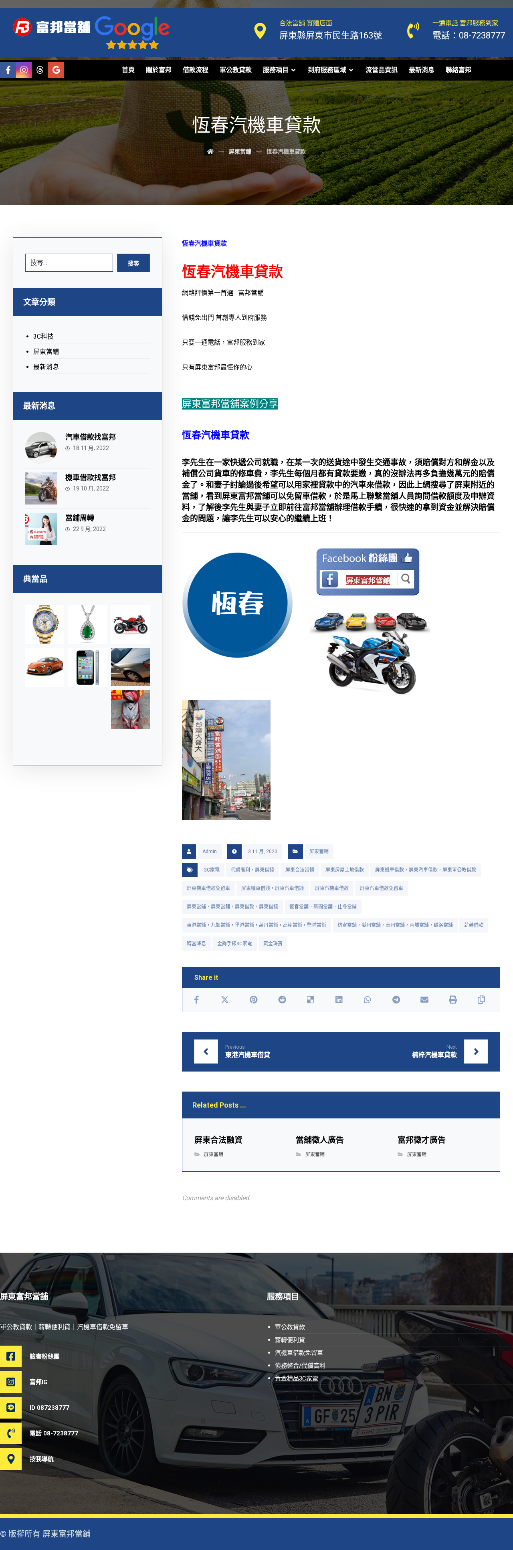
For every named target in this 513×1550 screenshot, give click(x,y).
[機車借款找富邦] (41, 488)
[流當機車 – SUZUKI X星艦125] (130, 624)
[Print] (453, 1000)
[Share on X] (225, 1000)
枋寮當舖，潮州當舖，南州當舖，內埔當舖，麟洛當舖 (395, 925)
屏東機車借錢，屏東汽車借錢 (272, 888)
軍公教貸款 (290, 1327)
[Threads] (40, 70)
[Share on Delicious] (310, 1000)
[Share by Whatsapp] (367, 1000)
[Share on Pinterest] (253, 1000)
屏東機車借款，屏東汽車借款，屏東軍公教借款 (425, 870)
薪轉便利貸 (290, 1340)
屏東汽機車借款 (332, 888)
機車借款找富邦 (90, 477)
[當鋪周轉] (41, 529)
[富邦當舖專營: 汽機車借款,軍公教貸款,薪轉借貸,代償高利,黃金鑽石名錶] (52, 27)
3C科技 (43, 336)
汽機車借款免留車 (299, 1352)
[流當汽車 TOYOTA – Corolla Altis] (44, 667)
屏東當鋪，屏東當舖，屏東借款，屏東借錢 (232, 907)
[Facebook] (8, 70)
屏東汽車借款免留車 (381, 888)
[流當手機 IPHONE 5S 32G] (87, 667)
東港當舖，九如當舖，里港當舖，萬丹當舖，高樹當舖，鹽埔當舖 (256, 925)
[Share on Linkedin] (339, 1000)
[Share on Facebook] (196, 1000)
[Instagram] (24, 70)
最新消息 (46, 367)
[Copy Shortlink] (481, 1000)
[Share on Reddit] (282, 1000)
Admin (209, 851)
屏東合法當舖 (299, 870)
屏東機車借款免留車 (208, 888)
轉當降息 (196, 944)
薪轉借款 (473, 925)
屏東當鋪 (319, 851)
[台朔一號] (130, 667)
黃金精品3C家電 (296, 1378)
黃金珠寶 (273, 944)
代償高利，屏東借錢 (252, 870)
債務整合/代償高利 (300, 1365)
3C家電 (212, 870)
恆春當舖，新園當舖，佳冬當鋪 (323, 907)
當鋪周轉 (79, 518)
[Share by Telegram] (396, 1000)
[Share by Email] (424, 1000)
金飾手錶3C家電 (234, 944)
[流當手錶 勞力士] (44, 624)
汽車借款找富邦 (90, 437)
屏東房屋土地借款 (344, 870)
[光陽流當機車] (130, 709)
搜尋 (133, 263)
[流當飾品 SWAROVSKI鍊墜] (87, 624)
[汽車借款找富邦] (41, 448)
